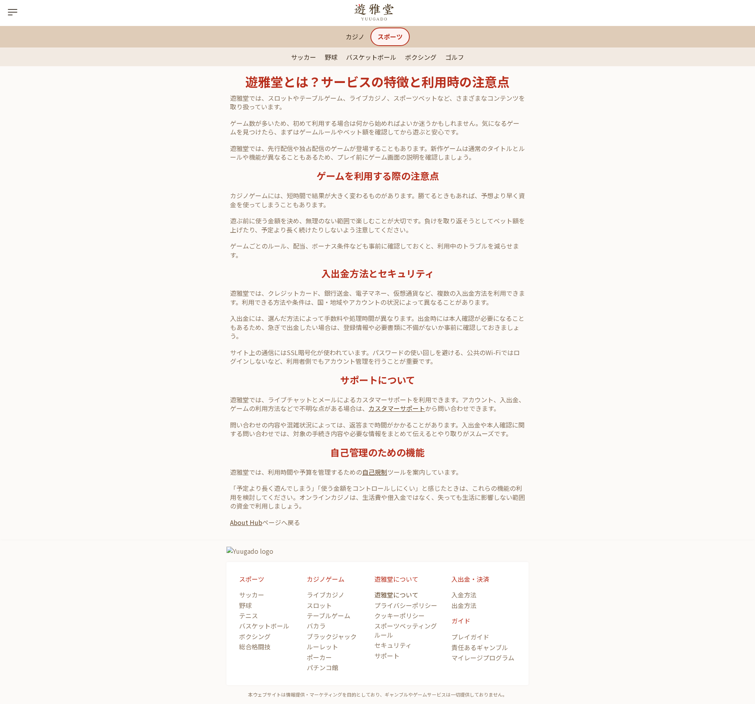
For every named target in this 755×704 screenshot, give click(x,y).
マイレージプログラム (482, 657)
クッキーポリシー (399, 615)
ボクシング (420, 57)
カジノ (355, 36)
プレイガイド (470, 636)
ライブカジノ (325, 594)
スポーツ (390, 36)
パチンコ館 (322, 667)
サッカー (303, 57)
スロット (319, 605)
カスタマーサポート (396, 408)
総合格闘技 (255, 646)
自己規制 (374, 472)
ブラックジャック (332, 636)
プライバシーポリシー (405, 605)
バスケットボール (371, 57)
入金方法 (464, 594)
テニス (248, 615)
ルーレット (322, 646)
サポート (387, 655)
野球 (331, 57)
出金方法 (464, 605)
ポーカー (319, 657)
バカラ (316, 625)
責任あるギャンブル (479, 647)
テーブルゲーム (328, 615)
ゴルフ (454, 57)
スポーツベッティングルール (405, 630)
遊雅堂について (396, 594)
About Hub (246, 522)
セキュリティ (393, 645)
